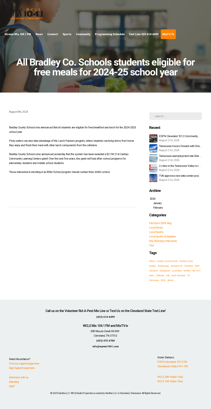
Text (151, 245)
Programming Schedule (110, 34)
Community (83, 34)
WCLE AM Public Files (170, 376)
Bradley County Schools (167, 261)
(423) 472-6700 (105, 340)
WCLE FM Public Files (170, 381)
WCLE (163, 280)
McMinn (187, 271)
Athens (152, 261)
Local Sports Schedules (162, 236)
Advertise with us (19, 377)
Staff (12, 386)
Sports (67, 34)
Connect (53, 34)
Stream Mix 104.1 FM (18, 34)
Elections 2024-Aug (160, 223)
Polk (168, 275)
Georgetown (165, 271)
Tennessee (154, 280)
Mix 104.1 (196, 271)
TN (188, 275)
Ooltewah (160, 275)
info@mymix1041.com (105, 346)
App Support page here (22, 368)
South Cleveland (178, 275)
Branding (14, 381)
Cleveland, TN (176, 266)
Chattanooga (163, 266)
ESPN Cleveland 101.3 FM (172, 361)
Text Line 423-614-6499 (143, 34)
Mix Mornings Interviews (163, 241)
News (39, 34)
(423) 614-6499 (105, 316)
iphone (170, 280)
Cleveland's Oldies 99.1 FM (172, 366)
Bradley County (186, 261)
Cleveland (188, 266)
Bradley (152, 266)
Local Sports (156, 232)
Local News (156, 227)
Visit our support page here (24, 363)
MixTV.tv (168, 34)
